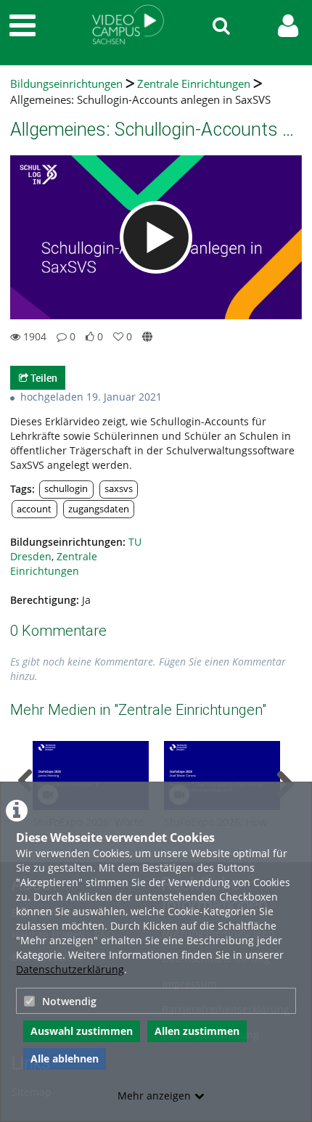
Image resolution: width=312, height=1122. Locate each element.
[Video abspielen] (156, 237)
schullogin (66, 489)
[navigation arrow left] (25, 781)
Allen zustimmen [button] (197, 1031)
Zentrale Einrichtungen (193, 83)
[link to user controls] (288, 26)
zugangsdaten (98, 509)
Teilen (42, 378)
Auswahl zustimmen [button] (81, 1031)
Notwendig (69, 1001)
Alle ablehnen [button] (64, 1058)
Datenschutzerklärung (70, 969)
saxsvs (118, 489)
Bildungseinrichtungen (66, 83)
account (34, 509)
